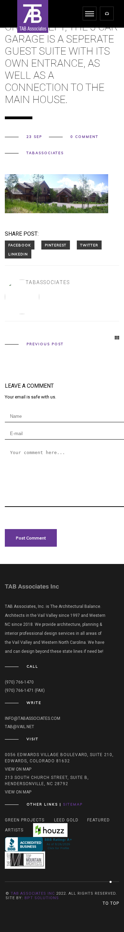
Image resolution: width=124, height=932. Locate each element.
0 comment (85, 137)
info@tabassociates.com (32, 718)
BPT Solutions (41, 898)
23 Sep (34, 137)
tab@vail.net (19, 726)
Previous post (45, 344)
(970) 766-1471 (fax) (25, 690)
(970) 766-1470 (19, 682)
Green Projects (24, 820)
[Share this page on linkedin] (18, 254)
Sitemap (73, 804)
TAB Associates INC (33, 893)
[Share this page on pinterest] (55, 245)
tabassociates (45, 153)
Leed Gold (66, 820)
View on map (18, 769)
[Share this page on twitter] (89, 245)
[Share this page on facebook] (19, 245)
